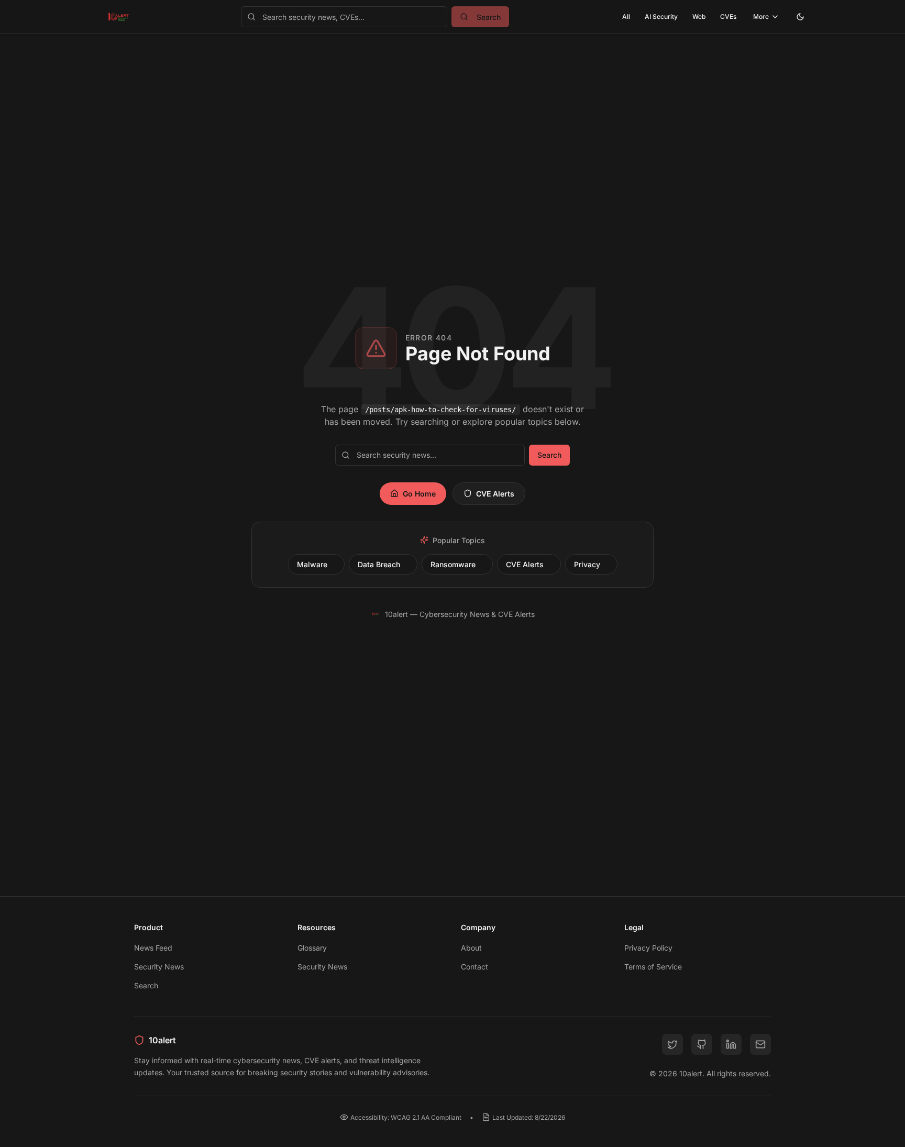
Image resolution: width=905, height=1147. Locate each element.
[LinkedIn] (731, 1044)
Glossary (312, 947)
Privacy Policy (648, 947)
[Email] (760, 1044)
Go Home (419, 493)
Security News (159, 966)
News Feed (153, 947)
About (471, 947)
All (626, 16)
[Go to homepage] (118, 16)
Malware (312, 564)
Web (698, 16)
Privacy (587, 564)
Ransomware (453, 564)
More (761, 16)
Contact (474, 966)
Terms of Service (653, 966)
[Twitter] (672, 1044)
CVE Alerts (495, 493)
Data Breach (379, 564)
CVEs (728, 16)
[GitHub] (701, 1044)
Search (549, 454)
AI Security (661, 16)
